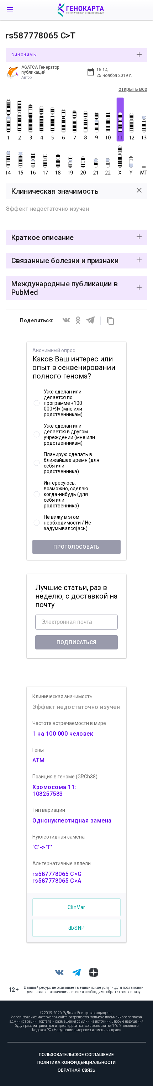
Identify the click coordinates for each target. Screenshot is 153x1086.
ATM (38, 760)
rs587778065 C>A (56, 880)
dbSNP (76, 928)
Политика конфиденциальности (76, 1062)
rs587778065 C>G (57, 874)
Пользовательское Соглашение (76, 1054)
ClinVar (76, 907)
